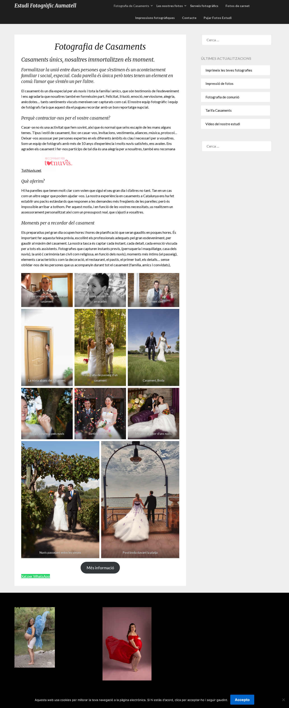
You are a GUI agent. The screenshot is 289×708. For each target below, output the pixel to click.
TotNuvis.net (31, 170)
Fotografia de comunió (222, 97)
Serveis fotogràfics (204, 6)
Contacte (189, 18)
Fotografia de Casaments (131, 6)
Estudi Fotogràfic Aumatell (45, 5)
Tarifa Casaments (218, 110)
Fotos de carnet (238, 6)
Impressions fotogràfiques (155, 18)
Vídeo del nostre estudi (222, 124)
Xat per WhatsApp (35, 576)
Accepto (242, 699)
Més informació (100, 567)
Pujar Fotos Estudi (218, 18)
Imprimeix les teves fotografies (228, 70)
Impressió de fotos (219, 83)
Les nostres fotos (169, 6)
